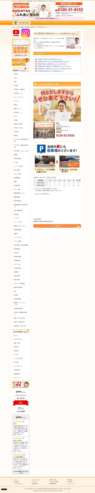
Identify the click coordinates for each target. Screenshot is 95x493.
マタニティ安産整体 (19, 283)
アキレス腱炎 (17, 241)
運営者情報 (17, 373)
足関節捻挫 (17, 249)
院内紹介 (65, 22)
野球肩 (16, 120)
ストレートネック (19, 97)
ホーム (36, 22)
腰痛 (15, 181)
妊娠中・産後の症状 (19, 322)
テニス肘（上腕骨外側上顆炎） (21, 140)
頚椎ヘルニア (17, 108)
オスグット (17, 218)
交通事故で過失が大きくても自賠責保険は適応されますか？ (54, 61)
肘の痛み (16, 131)
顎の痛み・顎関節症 (19, 89)
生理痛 (16, 295)
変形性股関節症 (18, 210)
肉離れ (16, 233)
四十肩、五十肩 (18, 127)
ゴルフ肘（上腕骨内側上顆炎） (21, 146)
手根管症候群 (17, 158)
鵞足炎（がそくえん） (20, 225)
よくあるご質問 (19, 27)
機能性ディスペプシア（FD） (20, 303)
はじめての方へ (18, 339)
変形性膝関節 (17, 229)
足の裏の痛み (17, 268)
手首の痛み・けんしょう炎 (21, 151)
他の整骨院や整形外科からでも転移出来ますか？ (51, 71)
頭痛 (15, 81)
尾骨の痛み (17, 279)
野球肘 (16, 135)
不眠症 (16, 74)
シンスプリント (18, 237)
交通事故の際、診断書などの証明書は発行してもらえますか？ (54, 66)
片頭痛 (16, 85)
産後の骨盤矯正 (18, 287)
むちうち (16, 101)
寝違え (16, 104)
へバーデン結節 (18, 166)
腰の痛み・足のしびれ (20, 325)
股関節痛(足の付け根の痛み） (21, 205)
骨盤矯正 (16, 272)
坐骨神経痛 (17, 185)
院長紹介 (56, 22)
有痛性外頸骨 (17, 256)
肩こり (16, 116)
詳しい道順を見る (57, 225)
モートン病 (17, 264)
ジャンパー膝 (17, 222)
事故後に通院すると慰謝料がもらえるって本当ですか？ (52, 64)
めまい (16, 77)
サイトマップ (17, 377)
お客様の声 (17, 370)
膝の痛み (16, 214)
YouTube (16, 362)
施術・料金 (46, 22)
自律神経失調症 (18, 308)
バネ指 (16, 162)
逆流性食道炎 (17, 299)
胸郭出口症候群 (18, 124)
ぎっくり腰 (17, 189)
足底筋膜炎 (17, 260)
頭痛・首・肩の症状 (19, 318)
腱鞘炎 (16, 154)
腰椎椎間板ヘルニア (19, 193)
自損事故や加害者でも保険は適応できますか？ (50, 59)
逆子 (15, 291)
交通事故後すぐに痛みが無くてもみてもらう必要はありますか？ (55, 68)
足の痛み (16, 252)
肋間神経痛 (17, 177)
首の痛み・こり (18, 93)
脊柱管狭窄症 (17, 200)
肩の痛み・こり (18, 112)
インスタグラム (18, 366)
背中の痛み (17, 170)
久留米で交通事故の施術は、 (20, 313)
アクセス (75, 22)
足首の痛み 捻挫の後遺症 (21, 245)
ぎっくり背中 (17, 174)
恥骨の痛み (17, 275)
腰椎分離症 (17, 197)
